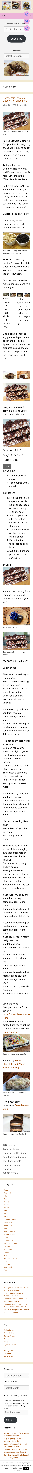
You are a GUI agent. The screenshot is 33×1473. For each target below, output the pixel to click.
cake (5, 1196)
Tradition (7, 1264)
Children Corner (9, 1336)
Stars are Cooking (10, 1258)
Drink (5, 1214)
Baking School (9, 1330)
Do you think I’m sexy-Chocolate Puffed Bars (15, 99)
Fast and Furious (10, 1220)
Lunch (6, 1237)
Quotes (6, 1252)
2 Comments (12, 1173)
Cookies (7, 1205)
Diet (5, 1211)
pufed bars (8, 1157)
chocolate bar (12, 1149)
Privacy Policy (9, 1351)
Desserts (10, 1145)
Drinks (6, 1217)
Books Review (9, 1333)
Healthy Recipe (9, 1231)
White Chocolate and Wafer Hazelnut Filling (14, 1064)
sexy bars (8, 1161)
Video (6, 1270)
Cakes (6, 1199)
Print (7, 466)
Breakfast (7, 1193)
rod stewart (21, 1157)
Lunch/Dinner (8, 1240)
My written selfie (10, 1345)
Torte (6, 1261)
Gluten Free (8, 1223)
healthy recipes (9, 1234)
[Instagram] (27, 14)
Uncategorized (9, 1267)
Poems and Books (10, 1243)
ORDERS (7, 1348)
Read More (16, 1471)
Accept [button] (26, 1468)
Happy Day (8, 1225)
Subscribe (16, 38)
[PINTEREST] (27, 28)
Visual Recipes (9, 1357)
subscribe (7, 1354)
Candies (7, 1202)
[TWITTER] (27, 21)
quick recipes (8, 1249)
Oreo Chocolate (11, 1032)
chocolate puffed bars (14, 1153)
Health (6, 1229)
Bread (6, 1190)
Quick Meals (8, 1246)
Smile (6, 1255)
